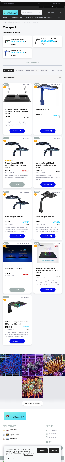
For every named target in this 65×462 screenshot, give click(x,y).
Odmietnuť (42, 451)
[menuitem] (7, 17)
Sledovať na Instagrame (34, 403)
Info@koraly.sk (53, 430)
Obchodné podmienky (8, 3)
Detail (17, 184)
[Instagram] (50, 441)
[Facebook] (47, 441)
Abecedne (44, 70)
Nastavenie (11, 459)
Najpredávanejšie (32, 70)
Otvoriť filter (9, 77)
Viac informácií (28, 455)
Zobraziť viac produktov (32, 62)
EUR (57, 3)
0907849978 (52, 434)
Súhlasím (54, 451)
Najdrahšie (19, 70)
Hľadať (40, 12)
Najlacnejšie (8, 70)
